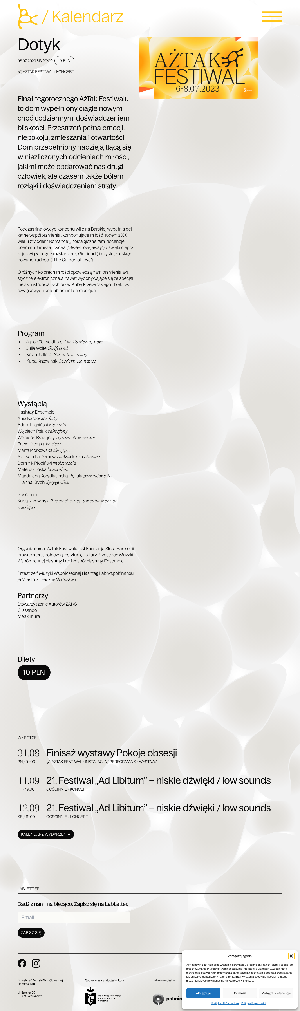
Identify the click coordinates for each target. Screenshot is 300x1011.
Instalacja (96, 762)
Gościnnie (57, 789)
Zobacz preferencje (276, 993)
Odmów (240, 993)
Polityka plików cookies (225, 1003)
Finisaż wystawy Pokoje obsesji (111, 752)
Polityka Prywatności (253, 1003)
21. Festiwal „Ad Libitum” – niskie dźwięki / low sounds (158, 780)
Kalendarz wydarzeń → (45, 834)
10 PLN (64, 61)
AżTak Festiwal (38, 72)
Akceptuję (203, 993)
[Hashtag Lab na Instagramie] (36, 963)
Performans (123, 762)
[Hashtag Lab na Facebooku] (22, 963)
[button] (291, 956)
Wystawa (148, 762)
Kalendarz (87, 16)
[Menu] (272, 16)
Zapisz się (31, 932)
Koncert (65, 72)
